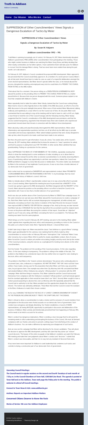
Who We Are (34, 17)
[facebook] (79, 11)
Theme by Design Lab (31, 420)
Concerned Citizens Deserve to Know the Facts (27, 399)
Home (8, 17)
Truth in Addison (15, 4)
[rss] (82, 11)
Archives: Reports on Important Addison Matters (26, 393)
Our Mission (20, 17)
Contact (47, 17)
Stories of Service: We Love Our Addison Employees (26, 404)
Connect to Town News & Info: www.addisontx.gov (27, 388)
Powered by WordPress (14, 420)
